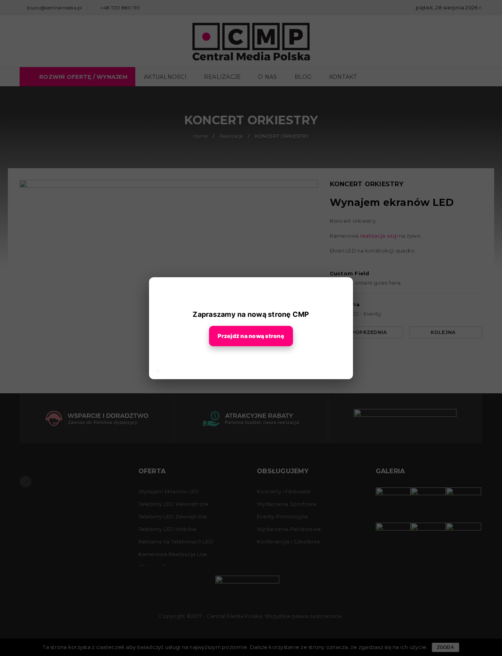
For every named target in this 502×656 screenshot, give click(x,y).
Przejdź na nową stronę (251, 336)
